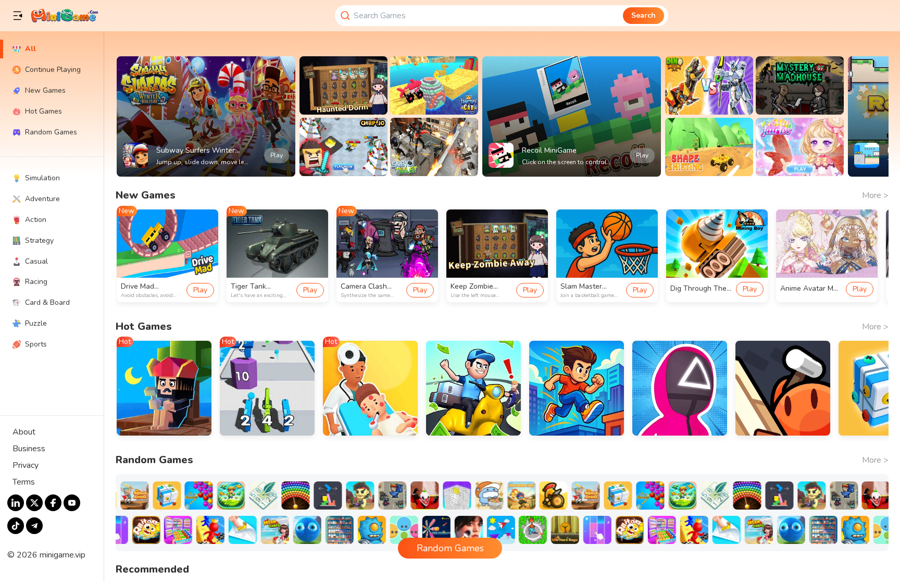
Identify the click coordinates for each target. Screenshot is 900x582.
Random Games (450, 548)
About (23, 432)
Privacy (25, 465)
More (875, 195)
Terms (23, 482)
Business (28, 448)
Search (643, 15)
